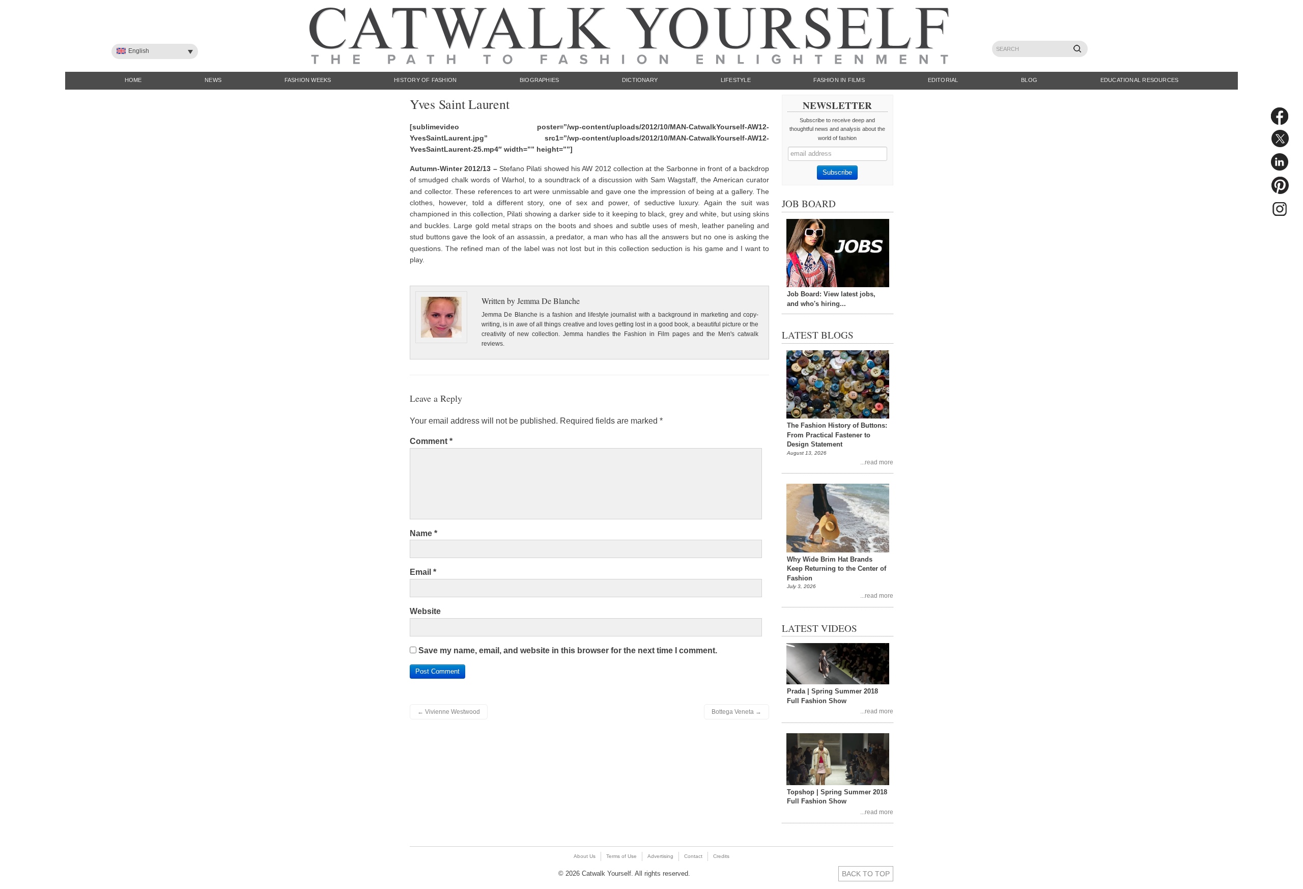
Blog (1029, 80)
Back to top (866, 874)
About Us (585, 856)
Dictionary (640, 80)
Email (423, 572)
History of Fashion (425, 80)
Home (133, 80)
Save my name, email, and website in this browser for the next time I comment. (567, 650)
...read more (876, 462)
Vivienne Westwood (448, 711)
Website (425, 611)
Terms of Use (621, 856)
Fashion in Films (839, 80)
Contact (693, 856)
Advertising (660, 856)
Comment (431, 441)
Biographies (539, 80)
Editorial (943, 80)
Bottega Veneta (736, 711)
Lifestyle (736, 80)
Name (423, 533)
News (213, 80)
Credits (721, 856)
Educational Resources (1139, 80)
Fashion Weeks (308, 80)
